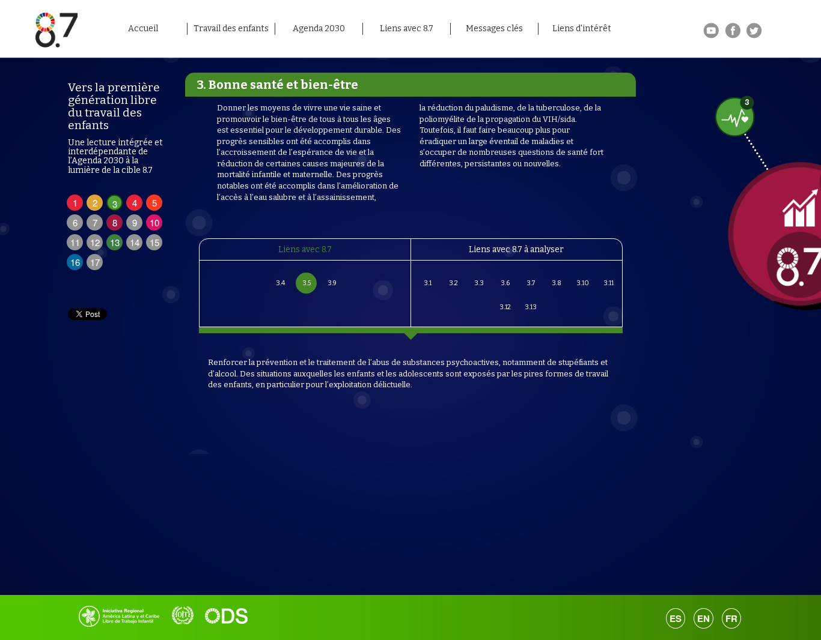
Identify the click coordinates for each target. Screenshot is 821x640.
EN (703, 618)
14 (134, 242)
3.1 (428, 283)
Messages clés (494, 28)
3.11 (608, 283)
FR (731, 618)
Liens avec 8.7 (406, 28)
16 (75, 262)
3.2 (453, 283)
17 (95, 262)
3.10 (582, 283)
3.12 (505, 307)
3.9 (332, 283)
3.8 (556, 283)
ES (676, 618)
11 (75, 242)
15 (154, 242)
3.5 (306, 283)
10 (154, 222)
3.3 (479, 283)
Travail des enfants (231, 28)
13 (115, 242)
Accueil (143, 28)
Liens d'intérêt (581, 28)
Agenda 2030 (319, 28)
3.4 (280, 283)
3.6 (505, 283)
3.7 (531, 283)
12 (95, 242)
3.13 (531, 307)
